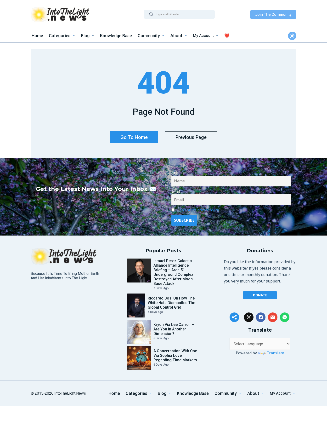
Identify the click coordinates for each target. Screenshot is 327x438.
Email (175, 191)
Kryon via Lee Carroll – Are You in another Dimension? (173, 329)
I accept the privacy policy (198, 210)
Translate (275, 353)
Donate (260, 295)
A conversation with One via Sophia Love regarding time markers (175, 355)
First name (179, 172)
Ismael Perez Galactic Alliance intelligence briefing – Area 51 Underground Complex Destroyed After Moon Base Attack (173, 272)
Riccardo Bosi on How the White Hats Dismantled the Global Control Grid (171, 303)
